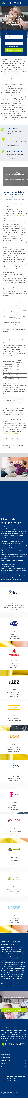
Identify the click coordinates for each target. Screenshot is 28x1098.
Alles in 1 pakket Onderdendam (12, 986)
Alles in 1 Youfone (21, 215)
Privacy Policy (5, 1060)
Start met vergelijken (14, 1010)
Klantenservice (6, 1057)
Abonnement (5, 1054)
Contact (3, 1066)
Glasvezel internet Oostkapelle (11, 433)
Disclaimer (4, 1063)
